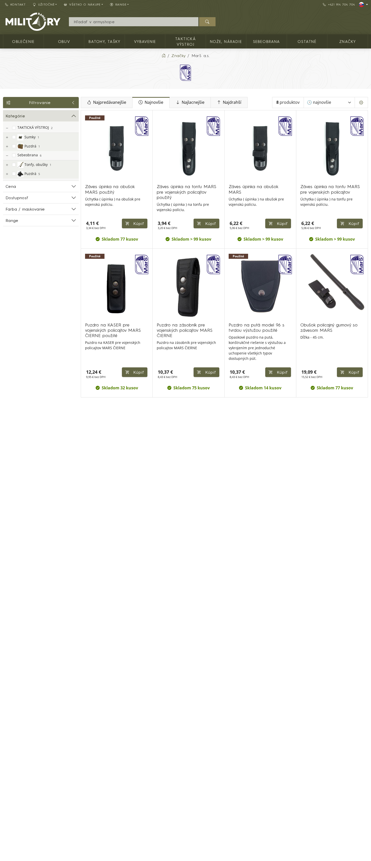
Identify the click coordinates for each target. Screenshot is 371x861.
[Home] (164, 55)
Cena (11, 186)
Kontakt (18, 4)
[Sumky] (7, 137)
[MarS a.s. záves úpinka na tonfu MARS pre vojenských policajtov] (332, 148)
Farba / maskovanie (25, 209)
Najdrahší (232, 102)
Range (12, 220)
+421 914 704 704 (341, 4)
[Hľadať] (207, 21)
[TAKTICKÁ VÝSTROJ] (7, 128)
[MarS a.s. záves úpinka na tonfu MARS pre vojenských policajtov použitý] (188, 148)
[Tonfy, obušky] (7, 165)
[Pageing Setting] (361, 102)
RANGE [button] (121, 4)
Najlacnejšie (193, 102)
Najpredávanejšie (109, 102)
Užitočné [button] (46, 4)
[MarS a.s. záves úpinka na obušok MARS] (260, 148)
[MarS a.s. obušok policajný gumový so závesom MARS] (332, 286)
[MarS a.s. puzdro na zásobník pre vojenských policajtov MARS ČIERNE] (188, 286)
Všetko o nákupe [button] (85, 4)
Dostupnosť (17, 197)
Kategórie (15, 115)
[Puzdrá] (7, 146)
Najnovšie (154, 102)
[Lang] (363, 4)
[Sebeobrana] (7, 155)
